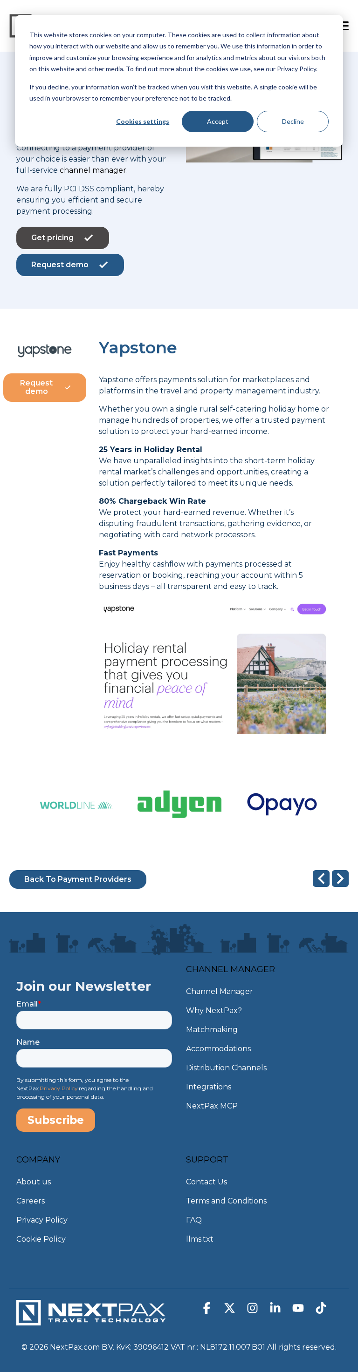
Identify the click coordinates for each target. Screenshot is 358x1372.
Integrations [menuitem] (208, 1086)
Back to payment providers (77, 879)
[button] (208, 1310)
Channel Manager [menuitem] (219, 991)
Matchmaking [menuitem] (212, 1029)
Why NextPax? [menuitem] (214, 1010)
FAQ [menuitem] (194, 1220)
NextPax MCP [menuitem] (212, 1106)
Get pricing (52, 237)
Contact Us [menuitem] (206, 1181)
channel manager (93, 170)
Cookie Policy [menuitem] (41, 1239)
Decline (293, 121)
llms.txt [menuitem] (199, 1239)
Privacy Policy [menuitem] (42, 1220)
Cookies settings (142, 121)
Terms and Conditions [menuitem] (226, 1200)
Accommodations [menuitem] (218, 1048)
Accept (217, 121)
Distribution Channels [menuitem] (226, 1067)
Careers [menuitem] (30, 1200)
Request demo (60, 264)
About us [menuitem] (33, 1181)
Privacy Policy (59, 1088)
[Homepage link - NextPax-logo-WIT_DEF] (90, 1321)
